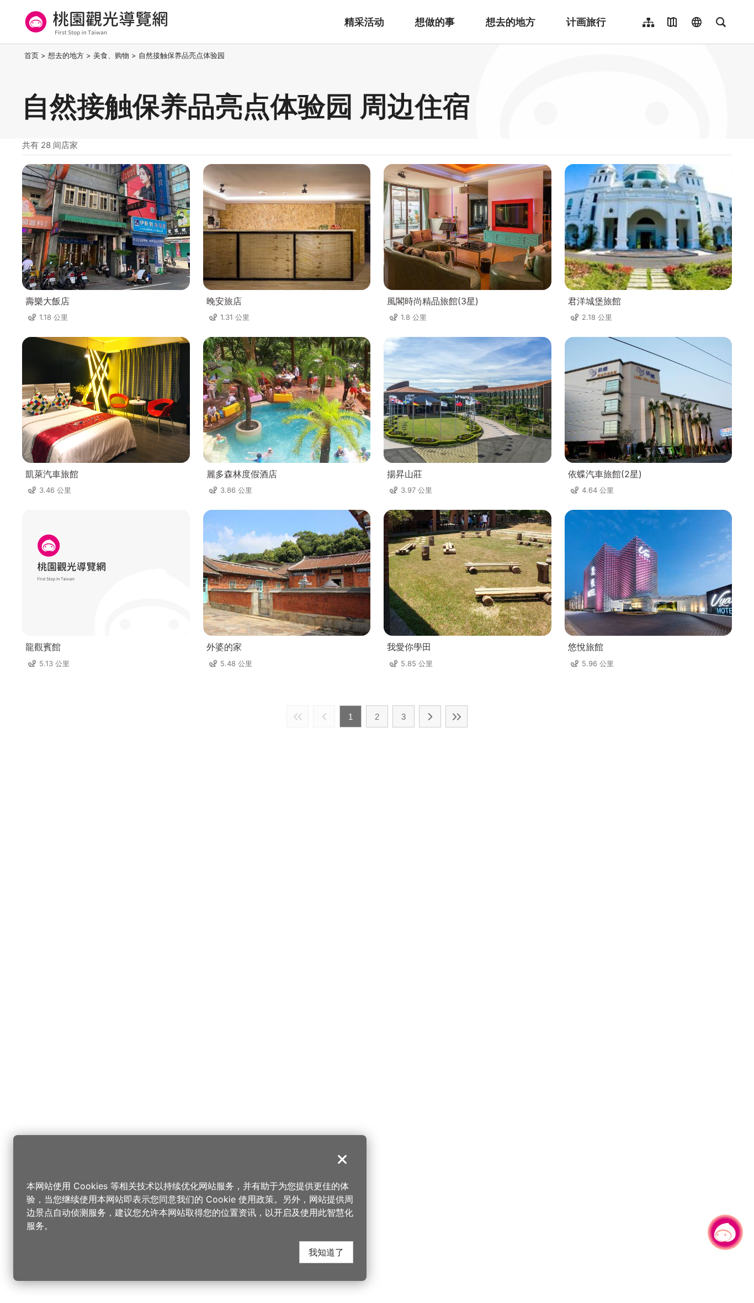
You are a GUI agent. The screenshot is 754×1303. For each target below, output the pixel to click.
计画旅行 (586, 22)
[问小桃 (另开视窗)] (725, 1232)
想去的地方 (510, 22)
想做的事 (435, 22)
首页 (31, 55)
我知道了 (326, 1252)
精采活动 (364, 22)
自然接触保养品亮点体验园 (182, 55)
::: (18, 55)
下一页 (430, 716)
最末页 (456, 716)
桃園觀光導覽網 (94, 22)
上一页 (324, 716)
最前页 (297, 716)
